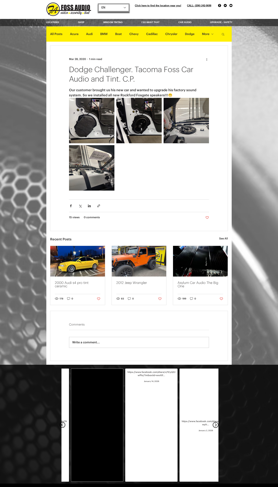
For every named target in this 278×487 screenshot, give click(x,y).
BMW (104, 34)
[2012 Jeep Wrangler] (139, 261)
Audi (89, 34)
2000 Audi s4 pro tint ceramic (72, 284)
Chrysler (171, 34)
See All (223, 238)
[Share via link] (98, 206)
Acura (74, 34)
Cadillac (152, 34)
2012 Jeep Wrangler (131, 282)
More (205, 34)
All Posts (56, 34)
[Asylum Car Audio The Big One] (200, 261)
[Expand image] (91, 120)
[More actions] (206, 59)
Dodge (189, 34)
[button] (223, 34)
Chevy (134, 34)
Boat (118, 34)
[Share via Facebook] (71, 206)
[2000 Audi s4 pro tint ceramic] (77, 261)
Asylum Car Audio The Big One (198, 284)
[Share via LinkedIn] (89, 206)
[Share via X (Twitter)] (80, 206)
